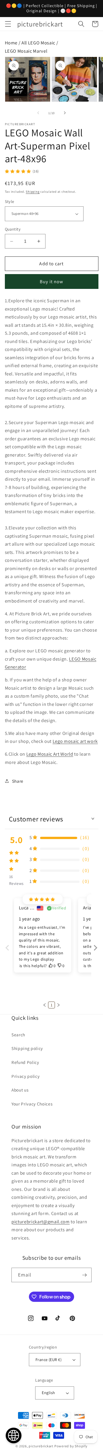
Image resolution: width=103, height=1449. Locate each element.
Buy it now (52, 281)
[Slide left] (38, 113)
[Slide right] (64, 113)
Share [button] (17, 781)
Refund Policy (25, 1062)
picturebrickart (41, 1446)
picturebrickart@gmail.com (40, 1221)
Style (9, 201)
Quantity (13, 229)
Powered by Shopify (71, 1446)
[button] (8, 24)
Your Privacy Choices (31, 1104)
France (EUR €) (48, 1359)
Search (18, 1034)
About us (19, 1090)
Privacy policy (25, 1076)
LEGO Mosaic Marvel (26, 51)
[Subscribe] (84, 1275)
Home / (13, 43)
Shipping (32, 192)
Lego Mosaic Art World (49, 754)
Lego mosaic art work (75, 741)
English (48, 1392)
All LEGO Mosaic (38, 43)
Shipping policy (27, 1048)
